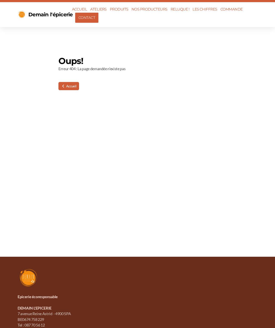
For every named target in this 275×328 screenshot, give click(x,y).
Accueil (71, 86)
